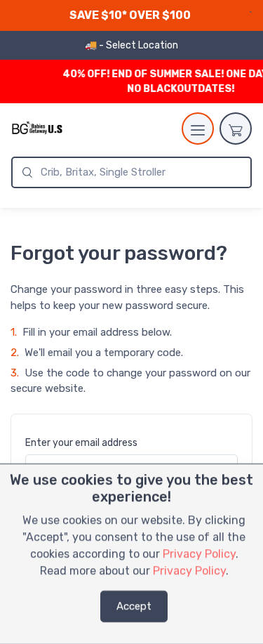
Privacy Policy (199, 553)
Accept (133, 606)
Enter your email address (81, 443)
